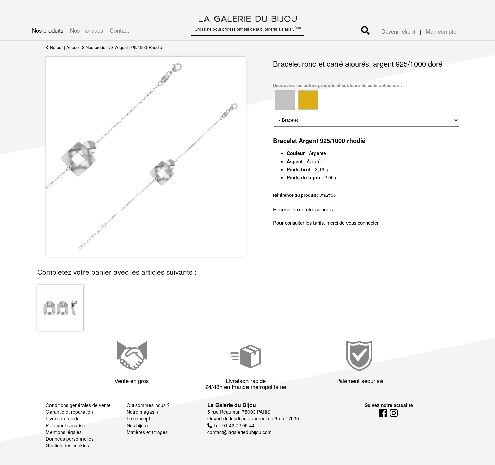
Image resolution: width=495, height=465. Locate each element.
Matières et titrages (147, 432)
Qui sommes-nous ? (148, 405)
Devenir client (398, 31)
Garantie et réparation (69, 411)
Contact (119, 30)
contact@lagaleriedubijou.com (239, 432)
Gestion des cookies (67, 445)
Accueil (73, 47)
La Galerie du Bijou (231, 405)
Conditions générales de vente (78, 405)
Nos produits (47, 30)
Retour (55, 47)
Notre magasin (142, 411)
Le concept (138, 418)
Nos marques (86, 30)
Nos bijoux (138, 425)
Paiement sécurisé (65, 425)
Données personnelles (70, 438)
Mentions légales (64, 432)
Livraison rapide (63, 418)
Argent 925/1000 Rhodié (138, 47)
